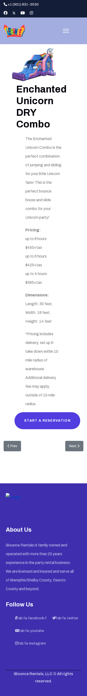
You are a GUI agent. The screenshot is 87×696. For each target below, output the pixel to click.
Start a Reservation (47, 420)
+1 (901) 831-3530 (23, 4)
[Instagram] (31, 13)
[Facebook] (5, 13)
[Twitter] (14, 13)
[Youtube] (23, 13)
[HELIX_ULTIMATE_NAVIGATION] (66, 31)
